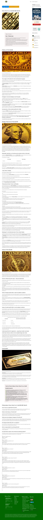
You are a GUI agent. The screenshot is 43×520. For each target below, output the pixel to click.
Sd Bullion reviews (7, 504)
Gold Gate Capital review (8, 498)
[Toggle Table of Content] (12, 34)
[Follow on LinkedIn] (33, 502)
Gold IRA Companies (34, 1)
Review (36, 45)
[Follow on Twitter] (31, 502)
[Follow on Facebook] (30, 502)
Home (30, 1)
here (32, 7)
